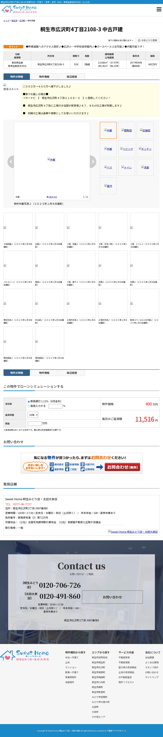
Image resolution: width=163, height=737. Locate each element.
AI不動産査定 (125, 677)
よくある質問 (152, 662)
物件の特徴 (16, 77)
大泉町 (95, 711)
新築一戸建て (72, 672)
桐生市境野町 (98, 672)
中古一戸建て (72, 657)
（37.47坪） (114, 62)
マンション (70, 667)
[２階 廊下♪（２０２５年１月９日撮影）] (81, 265)
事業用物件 (70, 677)
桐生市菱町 (97, 687)
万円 (44, 423)
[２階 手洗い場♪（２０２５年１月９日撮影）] (113, 227)
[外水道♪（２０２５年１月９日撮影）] (49, 303)
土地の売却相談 (126, 672)
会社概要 (149, 657)
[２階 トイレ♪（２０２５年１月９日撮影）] (144, 227)
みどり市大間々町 (101, 701)
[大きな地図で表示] (133, 532)
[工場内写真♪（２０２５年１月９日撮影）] (81, 303)
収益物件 (69, 682)
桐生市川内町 (98, 682)
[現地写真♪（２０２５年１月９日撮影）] (18, 303)
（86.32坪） (114, 65)
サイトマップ (152, 677)
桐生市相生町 (98, 662)
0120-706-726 (60, 585)
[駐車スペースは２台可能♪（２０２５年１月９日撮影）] (144, 303)
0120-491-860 (59, 596)
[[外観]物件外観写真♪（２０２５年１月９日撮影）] (51, 159)
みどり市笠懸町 (99, 697)
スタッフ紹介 (152, 667)
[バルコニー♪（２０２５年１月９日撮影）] (18, 265)
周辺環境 (72, 77)
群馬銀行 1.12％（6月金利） (46, 401)
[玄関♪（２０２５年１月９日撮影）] (113, 265)
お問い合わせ (122, 467)
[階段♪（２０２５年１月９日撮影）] (49, 265)
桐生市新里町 (98, 692)
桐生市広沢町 (98, 667)
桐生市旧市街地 (99, 657)
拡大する (53, 196)
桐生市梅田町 (98, 677)
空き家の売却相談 (127, 667)
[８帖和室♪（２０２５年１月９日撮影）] (18, 227)
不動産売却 (124, 657)
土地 (67, 662)
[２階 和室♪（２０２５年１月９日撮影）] (81, 227)
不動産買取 (124, 662)
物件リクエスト (126, 682)
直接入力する (38, 406)
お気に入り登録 (149, 40)
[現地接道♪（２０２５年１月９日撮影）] (18, 341)
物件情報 (44, 77)
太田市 (95, 706)
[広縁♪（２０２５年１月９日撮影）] (49, 227)
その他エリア (98, 716)
